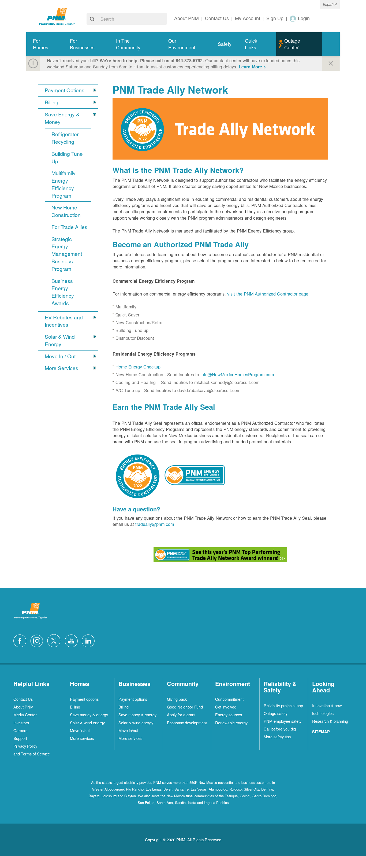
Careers (20, 730)
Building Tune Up (67, 157)
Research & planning (330, 721)
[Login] (293, 18)
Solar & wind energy (87, 722)
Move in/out (80, 730)
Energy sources (228, 714)
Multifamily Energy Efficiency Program (63, 184)
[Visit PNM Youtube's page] (72, 640)
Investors (21, 722)
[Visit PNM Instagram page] (38, 640)
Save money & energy (89, 714)
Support (20, 738)
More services (82, 738)
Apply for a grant (181, 714)
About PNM (23, 707)
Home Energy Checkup (137, 366)
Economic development (187, 722)
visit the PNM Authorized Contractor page (267, 293)
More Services (61, 368)
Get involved (225, 707)
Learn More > (252, 67)
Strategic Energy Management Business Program (66, 253)
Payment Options (64, 90)
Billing (51, 102)
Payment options (84, 699)
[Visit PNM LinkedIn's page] (89, 640)
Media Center (25, 714)
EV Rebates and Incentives (64, 321)
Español (330, 4)
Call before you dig (280, 729)
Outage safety (275, 713)
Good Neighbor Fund (185, 707)
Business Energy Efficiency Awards (62, 292)
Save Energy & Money (62, 118)
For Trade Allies (69, 227)
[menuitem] (44, 44)
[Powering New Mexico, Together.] (57, 16)
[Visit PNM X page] (55, 640)
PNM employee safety (282, 721)
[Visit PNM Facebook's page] (21, 640)
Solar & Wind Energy (60, 340)
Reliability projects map (283, 705)
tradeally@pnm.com (154, 524)
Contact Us (23, 699)
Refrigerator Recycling (65, 138)
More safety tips (277, 736)
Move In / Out (60, 356)
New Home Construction (66, 211)
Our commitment (229, 699)
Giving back (177, 699)
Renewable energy (231, 722)
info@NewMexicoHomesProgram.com (237, 374)
